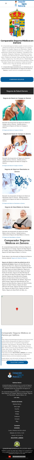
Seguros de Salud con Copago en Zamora (17, 98)
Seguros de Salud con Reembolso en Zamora (17, 170)
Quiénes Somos (17, 404)
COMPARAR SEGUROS (16, 79)
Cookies (17, 411)
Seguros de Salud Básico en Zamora (17, 207)
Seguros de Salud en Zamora (19, 258)
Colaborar (17, 416)
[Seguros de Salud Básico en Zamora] (17, 219)
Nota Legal (17, 406)
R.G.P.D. (17, 409)
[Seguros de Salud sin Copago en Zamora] (17, 145)
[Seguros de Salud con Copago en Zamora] (17, 110)
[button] (17, 309)
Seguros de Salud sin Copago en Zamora (17, 134)
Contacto (17, 419)
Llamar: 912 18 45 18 (17, 435)
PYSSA (17, 414)
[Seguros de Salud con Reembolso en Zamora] (17, 183)
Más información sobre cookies (19, 456)
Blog (17, 421)
